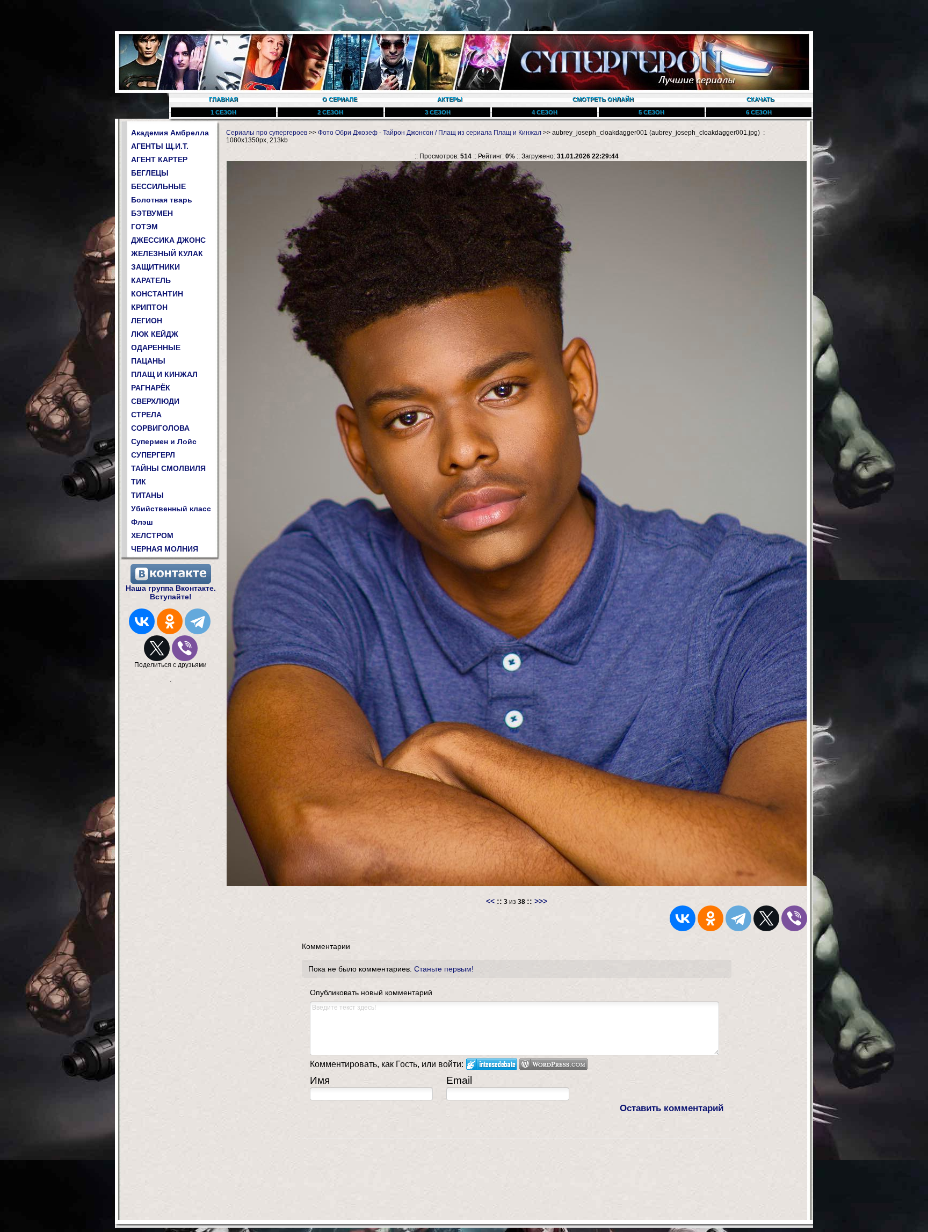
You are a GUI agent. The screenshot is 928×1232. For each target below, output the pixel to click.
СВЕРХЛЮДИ (155, 401)
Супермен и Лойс (164, 441)
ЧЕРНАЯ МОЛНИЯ (164, 549)
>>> (540, 901)
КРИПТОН (149, 307)
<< (490, 901)
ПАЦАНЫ (148, 361)
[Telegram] (198, 621)
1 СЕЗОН (223, 112)
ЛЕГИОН (146, 320)
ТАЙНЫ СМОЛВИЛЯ (168, 468)
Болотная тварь (161, 199)
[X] (157, 648)
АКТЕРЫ (449, 99)
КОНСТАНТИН (157, 293)
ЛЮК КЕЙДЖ (154, 334)
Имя (320, 1080)
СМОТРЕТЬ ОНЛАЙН (603, 99)
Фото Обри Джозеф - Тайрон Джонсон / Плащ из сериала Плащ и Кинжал (429, 132)
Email (459, 1080)
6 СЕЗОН (759, 112)
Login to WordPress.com (553, 1064)
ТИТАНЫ (147, 495)
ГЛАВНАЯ (223, 99)
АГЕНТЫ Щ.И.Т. (160, 146)
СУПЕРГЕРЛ (153, 455)
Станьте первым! (444, 969)
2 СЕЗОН (330, 112)
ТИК (138, 481)
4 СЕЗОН (544, 112)
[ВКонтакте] (142, 621)
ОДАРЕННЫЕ (155, 347)
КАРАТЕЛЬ (151, 280)
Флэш (142, 522)
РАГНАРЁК (150, 387)
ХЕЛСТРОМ (152, 535)
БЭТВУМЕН (152, 213)
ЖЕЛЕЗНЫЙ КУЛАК (167, 253)
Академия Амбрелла (170, 132)
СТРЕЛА (146, 414)
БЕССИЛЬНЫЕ (158, 186)
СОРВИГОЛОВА (160, 428)
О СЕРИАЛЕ (339, 99)
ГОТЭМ (144, 226)
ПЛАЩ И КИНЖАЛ (164, 374)
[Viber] (185, 648)
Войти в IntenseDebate (491, 1064)
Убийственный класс (171, 508)
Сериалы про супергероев (266, 132)
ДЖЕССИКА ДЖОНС (168, 240)
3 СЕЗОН (438, 112)
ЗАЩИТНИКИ (155, 267)
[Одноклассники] (170, 621)
